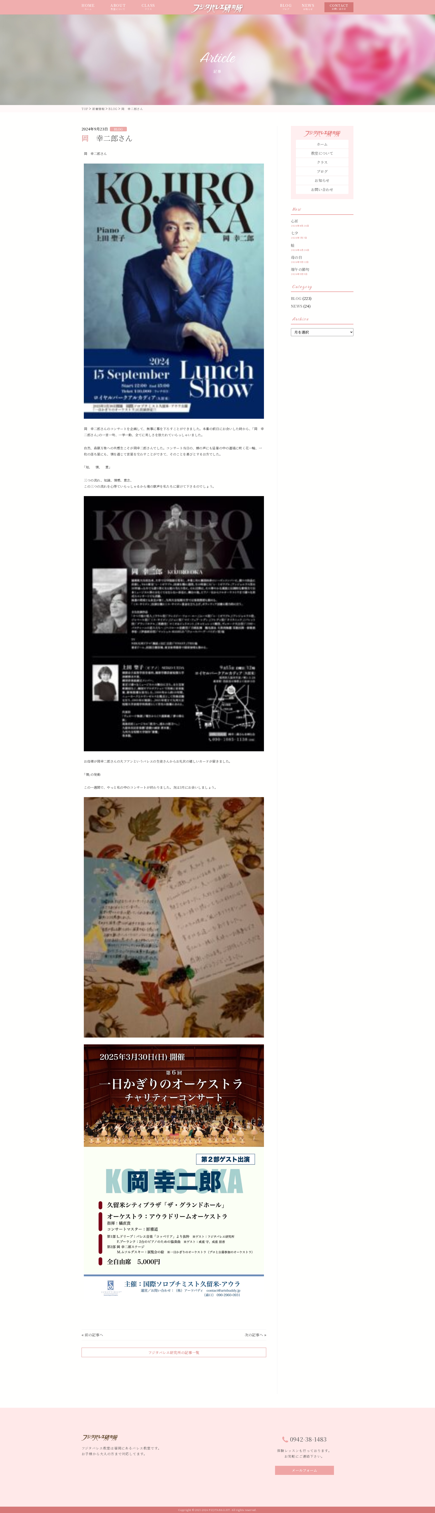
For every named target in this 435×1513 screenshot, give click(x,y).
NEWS (308, 7)
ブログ (322, 171)
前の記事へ (94, 1334)
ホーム (322, 144)
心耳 (294, 221)
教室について (322, 153)
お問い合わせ (322, 189)
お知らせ (322, 180)
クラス (322, 162)
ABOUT (118, 7)
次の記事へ (254, 1334)
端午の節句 (300, 269)
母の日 (296, 257)
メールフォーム (304, 1470)
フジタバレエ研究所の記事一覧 (173, 1352)
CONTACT (339, 7)
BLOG (286, 7)
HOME (88, 7)
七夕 (294, 233)
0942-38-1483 (308, 1439)
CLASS (148, 7)
